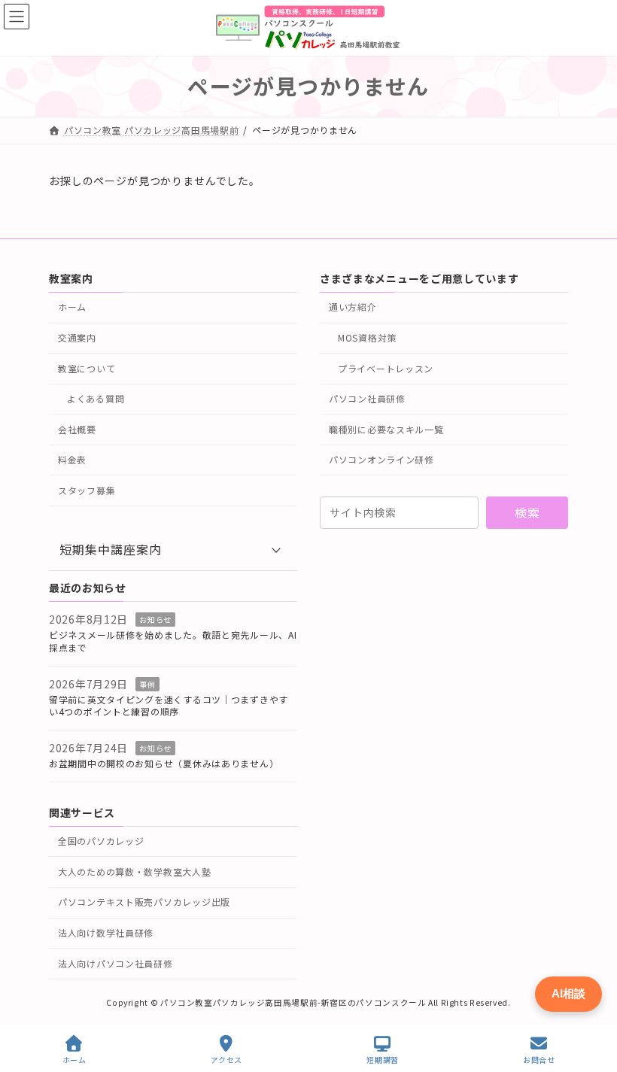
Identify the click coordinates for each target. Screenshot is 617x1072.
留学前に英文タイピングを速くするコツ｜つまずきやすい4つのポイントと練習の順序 (168, 705)
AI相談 (568, 993)
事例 (147, 683)
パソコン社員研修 (367, 398)
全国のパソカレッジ (101, 840)
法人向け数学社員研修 (105, 932)
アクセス (226, 1059)
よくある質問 (95, 398)
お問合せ (539, 1059)
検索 (527, 512)
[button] (173, 549)
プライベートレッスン (385, 367)
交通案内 (77, 337)
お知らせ (155, 619)
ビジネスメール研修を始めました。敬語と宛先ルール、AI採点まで (172, 641)
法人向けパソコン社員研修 (115, 962)
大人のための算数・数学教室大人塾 (134, 870)
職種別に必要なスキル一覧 (386, 428)
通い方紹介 (353, 306)
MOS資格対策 (367, 337)
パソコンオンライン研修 (381, 459)
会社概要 (77, 428)
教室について (86, 367)
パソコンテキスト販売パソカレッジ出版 (144, 901)
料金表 (72, 459)
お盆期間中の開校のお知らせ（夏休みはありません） (163, 763)
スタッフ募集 (86, 489)
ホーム (72, 306)
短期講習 (382, 1059)
